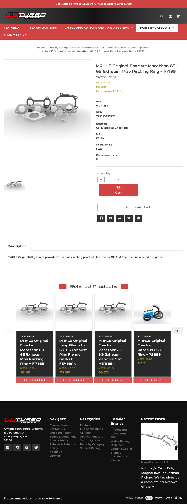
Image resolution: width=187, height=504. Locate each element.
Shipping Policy (60, 432)
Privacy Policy (59, 440)
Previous (9, 330)
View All (116, 460)
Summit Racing (90, 448)
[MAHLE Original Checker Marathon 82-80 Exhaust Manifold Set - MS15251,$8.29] (113, 312)
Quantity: (103, 173)
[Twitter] (129, 218)
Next (177, 330)
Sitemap (55, 455)
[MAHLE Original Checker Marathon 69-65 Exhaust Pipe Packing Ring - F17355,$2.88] (34, 312)
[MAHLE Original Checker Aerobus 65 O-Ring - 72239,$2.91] (152, 312)
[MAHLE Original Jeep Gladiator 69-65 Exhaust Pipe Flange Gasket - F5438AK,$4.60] (74, 312)
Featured (86, 425)
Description (17, 246)
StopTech (117, 445)
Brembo (116, 452)
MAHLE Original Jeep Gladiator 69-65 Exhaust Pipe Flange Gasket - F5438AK (73, 352)
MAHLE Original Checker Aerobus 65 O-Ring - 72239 (151, 348)
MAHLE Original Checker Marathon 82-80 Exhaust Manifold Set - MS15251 (112, 352)
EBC (113, 437)
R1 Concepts (119, 429)
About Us (56, 452)
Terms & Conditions (63, 436)
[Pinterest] (138, 218)
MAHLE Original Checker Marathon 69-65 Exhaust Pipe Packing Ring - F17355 (34, 352)
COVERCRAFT (120, 456)
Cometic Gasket (121, 448)
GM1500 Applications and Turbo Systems (91, 436)
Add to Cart (35, 380)
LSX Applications (91, 429)
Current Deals (59, 425)
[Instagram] (17, 447)
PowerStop (118, 433)
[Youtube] (27, 447)
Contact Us (57, 429)
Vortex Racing (120, 441)
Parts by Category (92, 444)
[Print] (120, 218)
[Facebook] (101, 218)
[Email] (110, 218)
